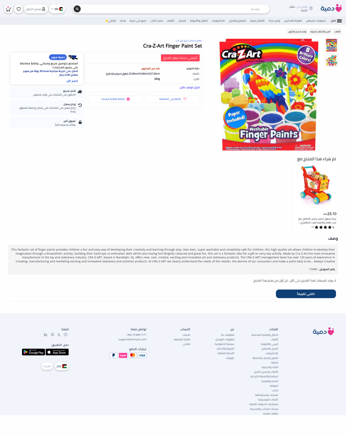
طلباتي (186, 344)
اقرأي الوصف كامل (190, 87)
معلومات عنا (227, 334)
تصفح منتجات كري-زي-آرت (189, 40)
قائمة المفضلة (182, 339)
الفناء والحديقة (270, 367)
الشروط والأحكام (225, 348)
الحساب (186, 334)
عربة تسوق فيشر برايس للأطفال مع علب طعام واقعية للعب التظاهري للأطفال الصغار (317, 221)
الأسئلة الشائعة (226, 353)
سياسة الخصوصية (224, 344)
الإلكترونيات (272, 353)
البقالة (274, 362)
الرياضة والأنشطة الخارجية (264, 376)
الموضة (274, 385)
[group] (331, 45)
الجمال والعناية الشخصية (264, 334)
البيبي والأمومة (269, 344)
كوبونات (230, 358)
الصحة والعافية (270, 381)
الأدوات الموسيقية (268, 399)
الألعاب (274, 339)
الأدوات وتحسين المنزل (266, 371)
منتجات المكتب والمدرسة (264, 409)
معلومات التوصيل (224, 339)
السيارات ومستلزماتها (266, 395)
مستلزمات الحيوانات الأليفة (263, 404)
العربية (47, 366)
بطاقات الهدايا (270, 413)
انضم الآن (72, 81)
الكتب (275, 390)
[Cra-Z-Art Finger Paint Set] (269, 94)
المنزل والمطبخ (270, 348)
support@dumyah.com (132, 339)
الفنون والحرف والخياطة (265, 358)
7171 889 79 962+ (136, 334)
